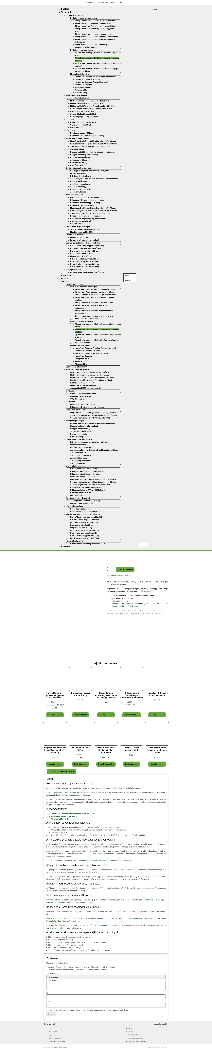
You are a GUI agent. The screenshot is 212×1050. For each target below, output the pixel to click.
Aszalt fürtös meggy (78, 187)
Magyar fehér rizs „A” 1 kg (81, 256)
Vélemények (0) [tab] (66, 771)
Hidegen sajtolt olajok (75, 149)
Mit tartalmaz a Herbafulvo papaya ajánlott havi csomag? (70, 937)
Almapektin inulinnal (83, 87)
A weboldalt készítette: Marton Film (157, 1047)
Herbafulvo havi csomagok (81, 50)
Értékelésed (51, 980)
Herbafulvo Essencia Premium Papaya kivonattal (95, 77)
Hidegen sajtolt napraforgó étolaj (84, 155)
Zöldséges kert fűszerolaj (80, 160)
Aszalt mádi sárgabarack (80, 184)
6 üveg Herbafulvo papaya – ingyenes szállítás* (94, 23)
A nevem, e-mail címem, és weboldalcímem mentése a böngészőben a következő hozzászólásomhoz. (88, 1010)
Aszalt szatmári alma (78, 181)
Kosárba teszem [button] (55, 715)
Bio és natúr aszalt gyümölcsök (79, 168)
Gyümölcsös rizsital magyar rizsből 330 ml (87, 272)
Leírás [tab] (52, 771)
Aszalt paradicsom (78, 192)
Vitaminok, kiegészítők (75, 195)
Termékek (66, 12)
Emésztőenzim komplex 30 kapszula (85, 216)
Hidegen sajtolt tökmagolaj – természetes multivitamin (92, 152)
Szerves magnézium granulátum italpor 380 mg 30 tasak (93, 144)
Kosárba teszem (125, 569)
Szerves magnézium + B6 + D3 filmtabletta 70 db (90, 146)
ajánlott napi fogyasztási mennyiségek (64, 792)
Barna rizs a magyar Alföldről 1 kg (84, 261)
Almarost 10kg (81, 93)
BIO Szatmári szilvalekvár (80, 176)
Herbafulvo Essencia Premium (87, 79)
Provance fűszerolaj (78, 163)
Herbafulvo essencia (74, 15)
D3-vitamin (70, 130)
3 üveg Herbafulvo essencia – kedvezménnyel (94, 34)
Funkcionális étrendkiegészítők (125, 611)
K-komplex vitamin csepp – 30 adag (85, 203)
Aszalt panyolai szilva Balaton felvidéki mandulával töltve (94, 179)
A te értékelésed (52, 974)
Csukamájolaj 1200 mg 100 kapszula (85, 117)
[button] (129, 280)
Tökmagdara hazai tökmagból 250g (85, 229)
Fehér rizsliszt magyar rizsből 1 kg (84, 259)
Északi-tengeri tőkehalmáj (76, 95)
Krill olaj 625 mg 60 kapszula (82, 111)
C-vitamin (70, 119)
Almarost (119, 925)
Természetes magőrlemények (78, 227)
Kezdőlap (110, 611)
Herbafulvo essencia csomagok (83, 18)
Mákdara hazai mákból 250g (81, 232)
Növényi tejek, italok (74, 270)
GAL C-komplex (76, 127)
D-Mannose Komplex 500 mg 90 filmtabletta (88, 218)
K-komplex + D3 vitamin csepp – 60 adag (87, 136)
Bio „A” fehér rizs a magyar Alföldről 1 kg (87, 246)
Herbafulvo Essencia (83, 85)
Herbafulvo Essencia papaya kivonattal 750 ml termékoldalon (98, 861)
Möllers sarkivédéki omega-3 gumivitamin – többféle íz (92, 106)
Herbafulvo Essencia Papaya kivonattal (91, 82)
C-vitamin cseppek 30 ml (80, 125)
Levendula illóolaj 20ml (79, 237)
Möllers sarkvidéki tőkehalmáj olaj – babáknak (89, 103)
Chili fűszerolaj (76, 165)
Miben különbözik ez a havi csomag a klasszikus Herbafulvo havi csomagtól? (78, 942)
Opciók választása (131, 715)
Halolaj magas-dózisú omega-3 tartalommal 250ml (91, 109)
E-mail (49, 1002)
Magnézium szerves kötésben (78, 138)
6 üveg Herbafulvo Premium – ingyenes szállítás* (95, 26)
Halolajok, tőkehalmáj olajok (77, 98)
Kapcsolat (66, 275)
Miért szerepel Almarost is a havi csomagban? (66, 948)
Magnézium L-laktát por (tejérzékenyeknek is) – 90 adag (93, 141)
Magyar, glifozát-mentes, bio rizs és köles (83, 243)
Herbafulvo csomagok (88, 911)
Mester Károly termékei (79, 74)
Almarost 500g (81, 90)
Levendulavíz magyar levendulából (84, 240)
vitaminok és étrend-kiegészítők (58, 928)
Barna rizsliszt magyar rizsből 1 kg (84, 264)
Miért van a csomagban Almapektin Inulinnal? (66, 945)
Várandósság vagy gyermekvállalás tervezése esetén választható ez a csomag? (79, 950)
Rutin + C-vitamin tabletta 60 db (83, 122)
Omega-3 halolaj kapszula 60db (83, 114)
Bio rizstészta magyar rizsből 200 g (84, 267)
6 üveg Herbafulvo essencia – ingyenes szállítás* (95, 21)
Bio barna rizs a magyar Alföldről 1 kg (85, 248)
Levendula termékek (74, 235)
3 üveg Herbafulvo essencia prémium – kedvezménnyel (98, 37)
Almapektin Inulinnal (103, 925)
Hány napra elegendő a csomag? (61, 940)
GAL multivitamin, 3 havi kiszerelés (84, 197)
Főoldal (65, 9)
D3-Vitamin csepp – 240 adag (82, 133)
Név (48, 993)
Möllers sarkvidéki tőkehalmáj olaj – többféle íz (89, 101)
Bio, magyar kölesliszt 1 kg (81, 254)
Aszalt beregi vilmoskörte (80, 189)
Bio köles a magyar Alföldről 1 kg (84, 251)
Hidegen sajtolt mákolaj (80, 157)
